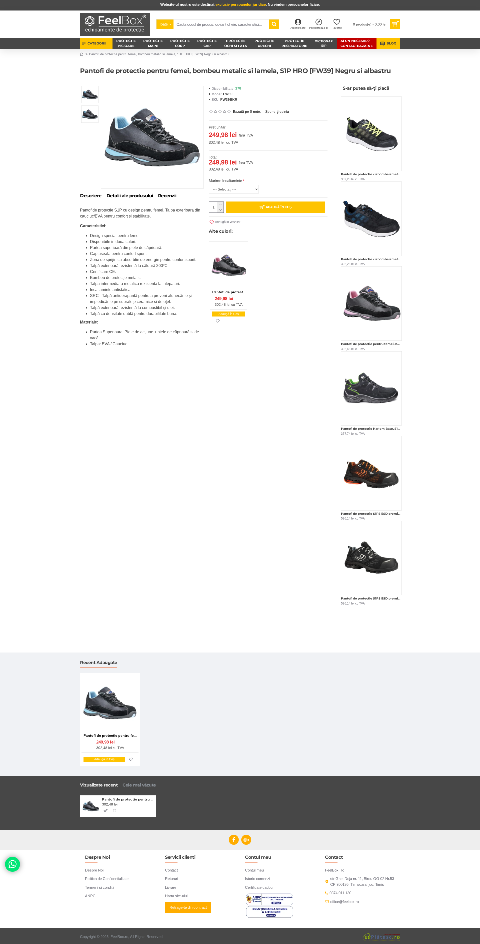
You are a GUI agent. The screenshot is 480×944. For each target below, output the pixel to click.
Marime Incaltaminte (225, 180)
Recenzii (167, 196)
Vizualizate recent (99, 785)
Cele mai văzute (139, 785)
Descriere (91, 196)
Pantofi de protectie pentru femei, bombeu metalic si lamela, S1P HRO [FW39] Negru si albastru (128, 799)
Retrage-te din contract (188, 907)
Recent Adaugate (98, 662)
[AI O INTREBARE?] (12, 864)
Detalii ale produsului (129, 196)
